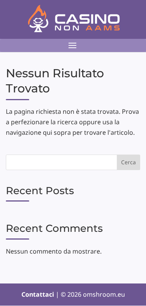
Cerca (128, 162)
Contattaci (38, 294)
